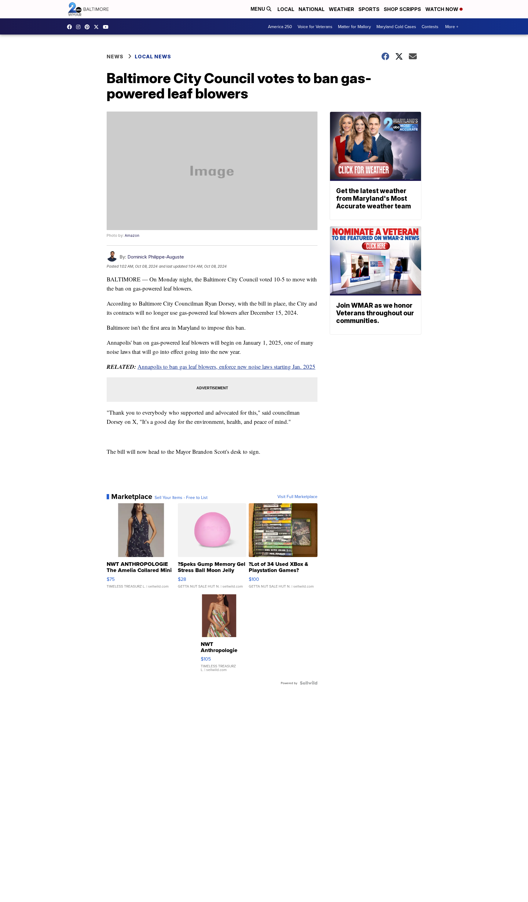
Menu (258, 9)
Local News (153, 56)
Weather (341, 9)
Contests (430, 27)
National (311, 9)
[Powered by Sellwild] (308, 683)
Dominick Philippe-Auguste (155, 257)
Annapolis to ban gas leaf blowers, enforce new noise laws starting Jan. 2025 (226, 366)
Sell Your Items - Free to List (181, 497)
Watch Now (442, 9)
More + (451, 27)
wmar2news (79, 26)
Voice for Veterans (315, 27)
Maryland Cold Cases (396, 27)
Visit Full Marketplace (297, 496)
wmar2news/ (71, 26)
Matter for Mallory (354, 27)
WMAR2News (89, 26)
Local (285, 9)
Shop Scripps (402, 9)
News (115, 56)
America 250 (280, 27)
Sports (369, 9)
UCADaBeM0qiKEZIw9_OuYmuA (107, 26)
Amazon (132, 235)
